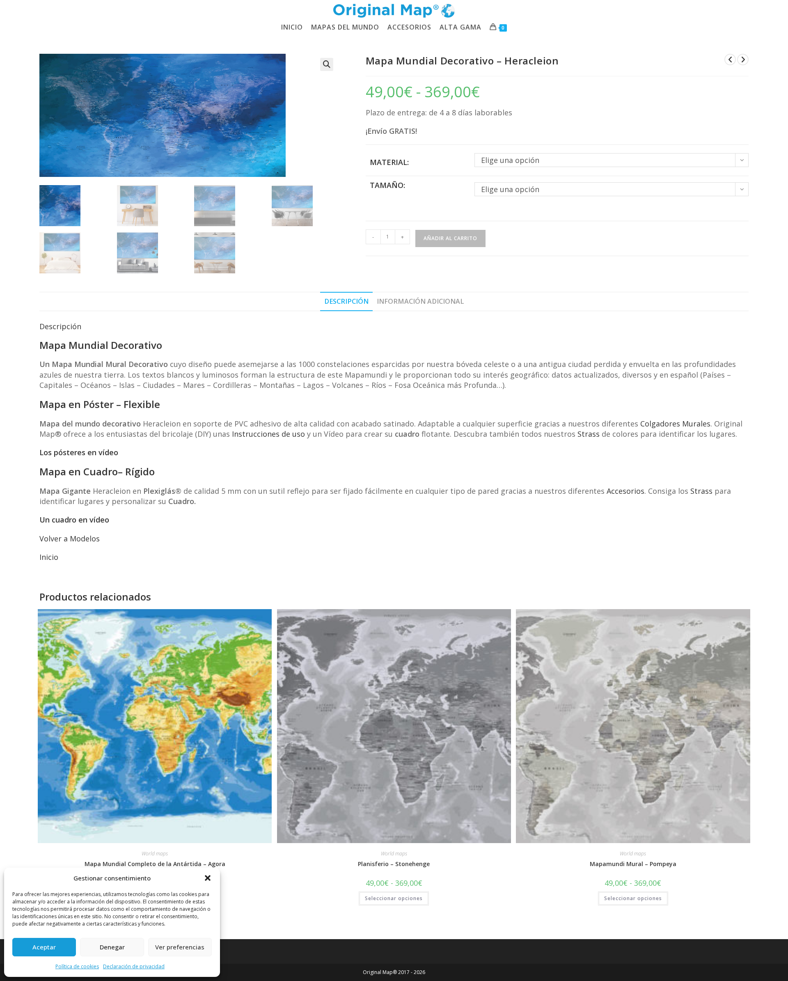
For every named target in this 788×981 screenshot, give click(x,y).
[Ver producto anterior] (730, 59)
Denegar (112, 947)
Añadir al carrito (450, 238)
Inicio (48, 557)
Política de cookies (77, 966)
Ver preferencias (179, 947)
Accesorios (625, 491)
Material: (389, 162)
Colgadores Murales (675, 424)
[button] (208, 878)
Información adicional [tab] (420, 301)
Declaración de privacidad (134, 966)
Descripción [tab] (346, 301)
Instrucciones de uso (268, 434)
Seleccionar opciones (394, 898)
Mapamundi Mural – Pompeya (633, 864)
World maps (155, 853)
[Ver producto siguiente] (743, 59)
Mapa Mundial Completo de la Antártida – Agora (155, 864)
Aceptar (44, 947)
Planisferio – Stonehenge (394, 864)
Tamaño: (387, 185)
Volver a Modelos (69, 538)
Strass (588, 434)
